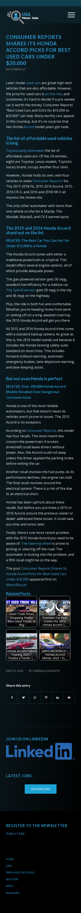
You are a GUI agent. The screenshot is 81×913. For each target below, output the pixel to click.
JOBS (9, 866)
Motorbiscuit (16, 69)
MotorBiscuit (16, 585)
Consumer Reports (47, 181)
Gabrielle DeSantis (46, 671)
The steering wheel (36, 543)
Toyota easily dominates (25, 150)
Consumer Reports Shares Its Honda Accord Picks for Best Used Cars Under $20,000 (36, 574)
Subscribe (15, 834)
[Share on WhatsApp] (34, 697)
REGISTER (12, 879)
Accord (29, 127)
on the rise (53, 94)
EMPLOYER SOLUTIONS (20, 872)
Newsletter (13, 893)
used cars (33, 83)
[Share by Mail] (69, 697)
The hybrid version (21, 290)
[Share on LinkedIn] (57, 697)
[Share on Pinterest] (46, 697)
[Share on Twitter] (23, 697)
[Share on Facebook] (12, 697)
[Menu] (69, 14)
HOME (10, 859)
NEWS (10, 886)
